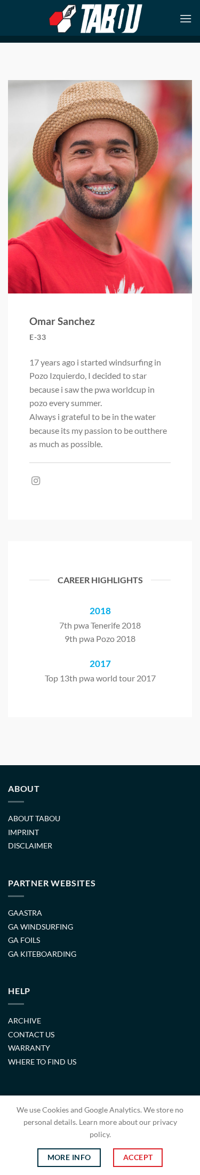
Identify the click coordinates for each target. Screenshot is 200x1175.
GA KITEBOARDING (42, 953)
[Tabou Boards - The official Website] (95, 18)
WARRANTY (29, 1047)
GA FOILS (24, 939)
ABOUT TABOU (34, 818)
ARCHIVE (24, 1020)
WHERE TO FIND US (42, 1061)
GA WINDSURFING (40, 926)
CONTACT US (31, 1034)
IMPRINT (23, 832)
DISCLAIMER (30, 845)
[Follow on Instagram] (35, 481)
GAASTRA (25, 912)
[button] (185, 18)
